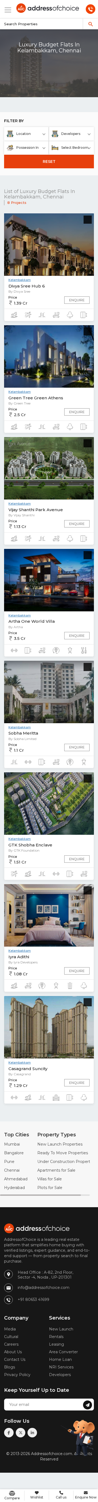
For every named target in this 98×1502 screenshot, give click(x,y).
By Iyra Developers (23, 962)
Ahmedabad (15, 1179)
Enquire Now (86, 1497)
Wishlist (36, 1497)
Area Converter (63, 1351)
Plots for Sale (49, 1187)
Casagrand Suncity (27, 1068)
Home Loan (60, 1359)
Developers (60, 1374)
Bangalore (14, 1152)
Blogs (9, 1367)
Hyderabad (14, 1187)
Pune (9, 1161)
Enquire (77, 300)
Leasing (56, 1344)
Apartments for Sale (56, 1170)
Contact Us (14, 1359)
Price (12, 297)
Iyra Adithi (18, 956)
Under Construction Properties (66, 1161)
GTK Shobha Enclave (30, 845)
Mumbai (12, 1144)
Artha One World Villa (31, 621)
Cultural (11, 1336)
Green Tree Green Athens (35, 397)
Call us (61, 1497)
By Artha (15, 627)
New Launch (61, 1329)
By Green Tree (19, 403)
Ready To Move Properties (62, 1152)
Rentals (56, 1336)
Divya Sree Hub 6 (26, 286)
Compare (12, 1498)
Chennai (12, 1170)
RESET (49, 161)
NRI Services (61, 1367)
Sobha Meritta (23, 733)
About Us (13, 1351)
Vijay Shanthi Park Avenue (35, 509)
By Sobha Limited (22, 739)
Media (10, 1329)
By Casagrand (19, 1074)
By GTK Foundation (23, 850)
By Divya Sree (19, 291)
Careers (11, 1344)
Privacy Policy (17, 1374)
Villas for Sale (49, 1179)
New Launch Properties (59, 1144)
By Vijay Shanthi (21, 515)
